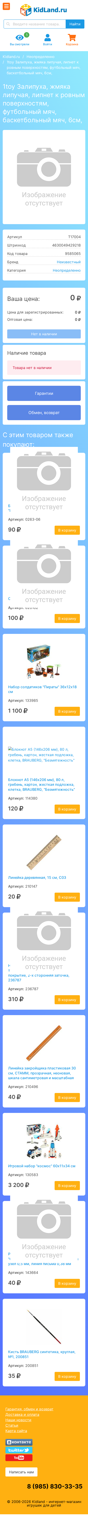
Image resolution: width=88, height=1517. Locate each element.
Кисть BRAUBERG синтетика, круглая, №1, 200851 (42, 1354)
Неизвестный (69, 262)
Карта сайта (16, 1430)
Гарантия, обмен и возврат (29, 1409)
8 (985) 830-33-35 (55, 1486)
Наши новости (18, 1420)
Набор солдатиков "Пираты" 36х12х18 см (42, 689)
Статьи (11, 1425)
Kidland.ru (11, 56)
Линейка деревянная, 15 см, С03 (37, 877)
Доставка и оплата (22, 1414)
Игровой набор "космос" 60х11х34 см (41, 1166)
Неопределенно (41, 56)
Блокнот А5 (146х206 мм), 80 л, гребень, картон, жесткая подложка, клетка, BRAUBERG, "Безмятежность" (41, 784)
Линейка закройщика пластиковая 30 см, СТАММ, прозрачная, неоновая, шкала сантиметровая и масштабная (42, 1073)
